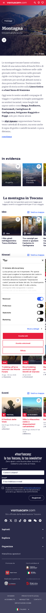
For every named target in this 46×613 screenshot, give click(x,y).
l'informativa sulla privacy (32, 488)
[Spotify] (40, 520)
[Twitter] (10, 520)
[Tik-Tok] (20, 520)
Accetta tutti (23, 336)
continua (7, 136)
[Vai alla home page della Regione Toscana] (11, 573)
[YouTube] (29, 520)
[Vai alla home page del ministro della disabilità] (32, 567)
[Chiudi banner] (42, 260)
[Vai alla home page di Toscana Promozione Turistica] (33, 583)
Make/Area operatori (11, 554)
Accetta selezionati (23, 343)
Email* (4, 478)
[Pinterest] (25, 520)
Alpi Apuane (11, 121)
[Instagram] (15, 520)
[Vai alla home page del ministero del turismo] (32, 573)
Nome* (4, 469)
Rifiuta (23, 351)
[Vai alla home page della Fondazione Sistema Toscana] (12, 583)
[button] (23, 529)
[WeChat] (35, 520)
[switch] (40, 306)
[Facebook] (6, 520)
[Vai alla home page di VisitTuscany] (17, 3)
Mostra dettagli (33, 329)
